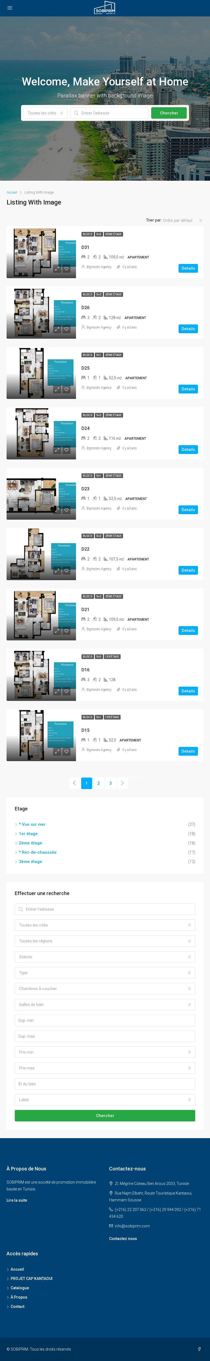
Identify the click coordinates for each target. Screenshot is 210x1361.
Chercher (169, 113)
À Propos (19, 1297)
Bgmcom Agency (99, 267)
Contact (17, 1306)
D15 (85, 730)
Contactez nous (123, 1238)
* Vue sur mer (32, 824)
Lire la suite (17, 1200)
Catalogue (20, 1288)
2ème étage (113, 294)
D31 (85, 247)
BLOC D (88, 234)
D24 (85, 428)
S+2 (99, 294)
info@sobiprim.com (132, 1226)
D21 (85, 609)
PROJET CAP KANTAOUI (31, 1278)
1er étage (112, 656)
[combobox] (45, 113)
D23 (85, 488)
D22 (85, 549)
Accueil (17, 1269)
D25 (85, 368)
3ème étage (113, 234)
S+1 (99, 354)
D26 (85, 307)
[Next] (122, 783)
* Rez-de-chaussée (38, 852)
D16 (85, 669)
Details (188, 268)
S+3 (99, 234)
